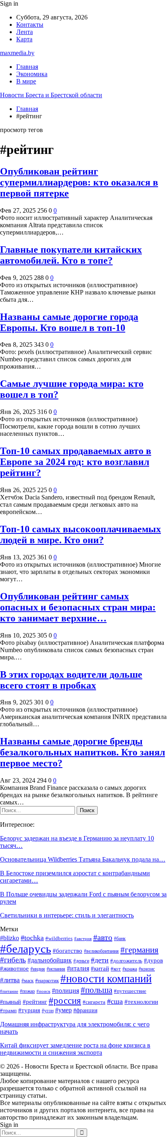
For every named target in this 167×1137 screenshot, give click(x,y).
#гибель (13, 960)
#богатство (67, 950)
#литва (10, 980)
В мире (26, 81)
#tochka (32, 938)
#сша (115, 1001)
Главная (27, 66)
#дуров (153, 960)
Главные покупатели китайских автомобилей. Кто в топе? (71, 255)
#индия (37, 969)
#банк (120, 938)
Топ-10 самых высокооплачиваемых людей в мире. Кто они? (80, 534)
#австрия (83, 938)
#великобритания (101, 951)
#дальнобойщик (50, 960)
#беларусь (25, 948)
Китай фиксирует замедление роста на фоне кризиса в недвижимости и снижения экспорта (75, 1049)
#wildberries (59, 938)
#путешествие (130, 991)
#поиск (43, 991)
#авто (102, 937)
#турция (29, 1010)
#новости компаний (106, 979)
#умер (63, 1010)
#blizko (9, 937)
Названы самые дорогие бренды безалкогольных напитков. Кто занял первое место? (82, 752)
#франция (85, 1010)
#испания (56, 969)
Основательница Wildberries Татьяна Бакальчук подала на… (82, 859)
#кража (129, 969)
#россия (65, 1000)
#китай (100, 968)
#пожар (27, 991)
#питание (9, 991)
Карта (24, 39)
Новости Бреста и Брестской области (51, 95)
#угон (48, 1010)
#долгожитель (126, 961)
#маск (27, 980)
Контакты (29, 24)
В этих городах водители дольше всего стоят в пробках (71, 680)
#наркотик (47, 980)
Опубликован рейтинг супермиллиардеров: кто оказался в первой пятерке (79, 182)
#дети (100, 960)
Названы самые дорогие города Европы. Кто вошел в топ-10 (69, 322)
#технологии (141, 1001)
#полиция (65, 990)
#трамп (8, 1010)
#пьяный (10, 1002)
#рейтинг (35, 1001)
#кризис (147, 969)
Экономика (31, 73)
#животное (14, 968)
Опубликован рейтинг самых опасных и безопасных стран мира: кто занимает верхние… (78, 607)
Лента (24, 31)
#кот (116, 969)
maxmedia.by (17, 52)
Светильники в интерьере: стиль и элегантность (67, 915)
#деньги (81, 961)
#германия (139, 950)
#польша (96, 990)
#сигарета (94, 1002)
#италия (78, 968)
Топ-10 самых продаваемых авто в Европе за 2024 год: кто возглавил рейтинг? (75, 462)
